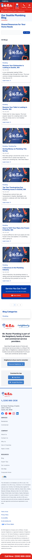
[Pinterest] (6, 413)
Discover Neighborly (15, 364)
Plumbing (5, 62)
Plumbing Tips (12, 146)
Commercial (4, 425)
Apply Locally (5, 448)
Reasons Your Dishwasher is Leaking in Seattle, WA (13, 66)
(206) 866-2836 (10, 400)
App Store (17, 377)
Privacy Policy (4, 514)
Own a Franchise (6, 445)
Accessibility (4, 518)
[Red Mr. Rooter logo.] (8, 326)
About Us (4, 434)
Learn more (6, 80)
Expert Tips (4, 461)
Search (27, 32)
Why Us (3, 441)
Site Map (3, 469)
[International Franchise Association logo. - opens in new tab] (4, 477)
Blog (2, 458)
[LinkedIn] (17, 413)
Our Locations (5, 465)
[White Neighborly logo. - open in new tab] (5, 1)
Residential (4, 421)
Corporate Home (6, 472)
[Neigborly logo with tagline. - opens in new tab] (24, 326)
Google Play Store (17, 382)
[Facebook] (2, 413)
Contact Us (4, 438)
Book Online (17, 7)
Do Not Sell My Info (6, 521)
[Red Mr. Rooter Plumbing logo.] (16, 394)
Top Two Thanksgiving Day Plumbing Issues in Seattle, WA (14, 188)
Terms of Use (4, 511)
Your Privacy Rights (9, 524)
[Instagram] (13, 413)
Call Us (24, 7)
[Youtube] (10, 413)
